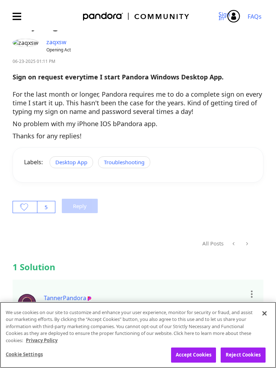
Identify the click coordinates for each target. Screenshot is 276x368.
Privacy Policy (42, 340)
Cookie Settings (24, 354)
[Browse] (20, 16)
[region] (138, 335)
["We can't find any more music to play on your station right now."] (246, 243)
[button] (251, 294)
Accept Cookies (194, 354)
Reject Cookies (243, 354)
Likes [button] (25, 207)
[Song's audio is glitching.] (234, 243)
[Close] (264, 313)
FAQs (255, 16)
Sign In (225, 16)
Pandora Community (136, 16)
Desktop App (71, 162)
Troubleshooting (124, 162)
